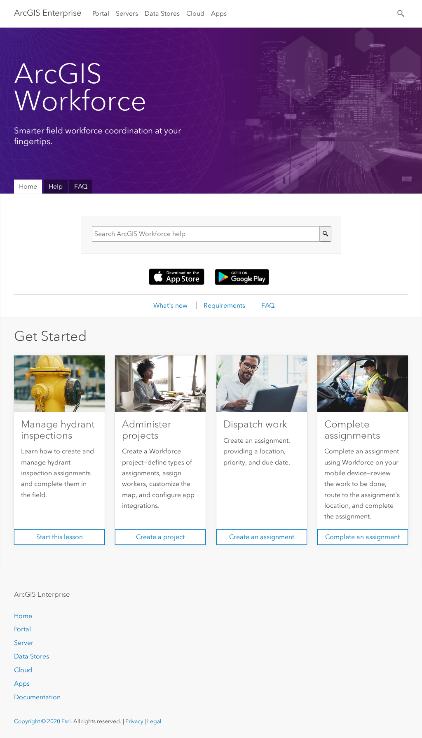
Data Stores (162, 13)
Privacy (134, 721)
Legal (154, 721)
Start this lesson (59, 537)
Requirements (224, 305)
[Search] (401, 13)
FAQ (80, 186)
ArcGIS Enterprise (48, 13)
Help (56, 186)
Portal (100, 13)
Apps (219, 13)
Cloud (195, 13)
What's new (170, 305)
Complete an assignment (362, 537)
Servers (127, 13)
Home (28, 186)
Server (23, 643)
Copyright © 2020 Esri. (43, 721)
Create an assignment (261, 537)
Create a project (160, 537)
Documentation (37, 697)
